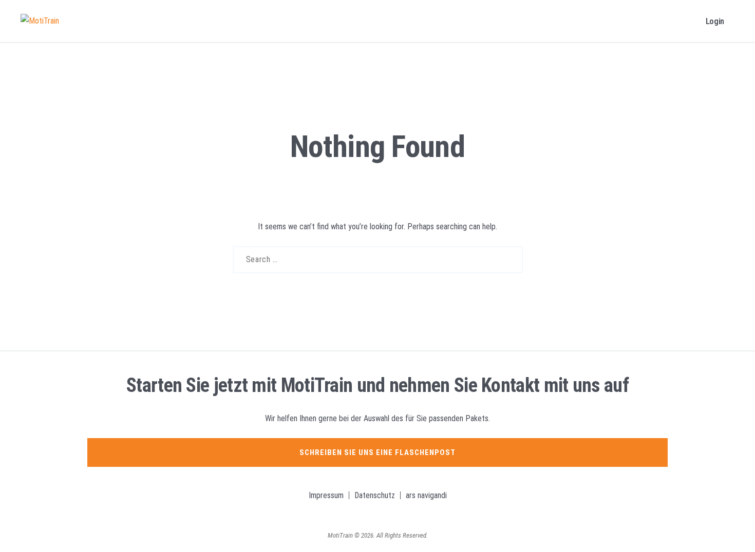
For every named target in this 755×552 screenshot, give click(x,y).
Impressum (326, 495)
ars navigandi (426, 495)
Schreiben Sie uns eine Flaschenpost (377, 452)
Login (715, 21)
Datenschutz (374, 495)
